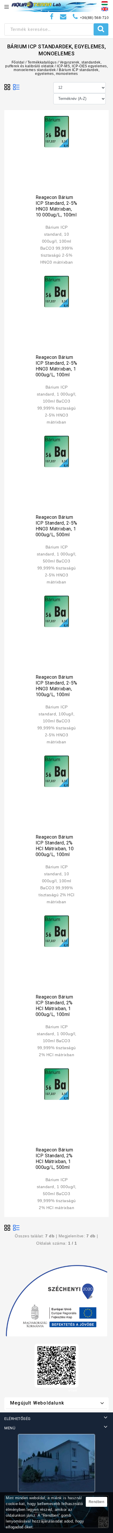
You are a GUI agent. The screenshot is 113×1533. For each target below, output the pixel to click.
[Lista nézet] (16, 87)
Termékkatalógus (42, 62)
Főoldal (18, 62)
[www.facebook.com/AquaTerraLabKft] (52, 16)
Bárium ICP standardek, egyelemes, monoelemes (67, 72)
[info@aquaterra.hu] (63, 16)
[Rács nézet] (7, 87)
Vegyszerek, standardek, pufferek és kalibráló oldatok (53, 64)
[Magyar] (104, 3)
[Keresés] (101, 29)
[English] (104, 8)
